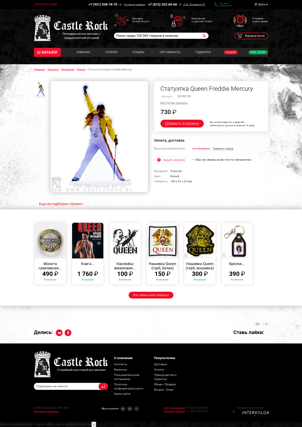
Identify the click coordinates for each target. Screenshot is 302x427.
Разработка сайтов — (251, 407)
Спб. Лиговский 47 (194, 4)
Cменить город (223, 148)
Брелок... (237, 264)
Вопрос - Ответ (164, 389)
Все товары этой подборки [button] (151, 295)
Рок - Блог (258, 52)
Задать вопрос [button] (174, 160)
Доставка (160, 364)
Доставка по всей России (141, 20)
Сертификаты (170, 52)
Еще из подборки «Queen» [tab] (61, 204)
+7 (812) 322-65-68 (162, 4)
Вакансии (120, 369)
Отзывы (138, 52)
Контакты (120, 364)
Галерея (111, 52)
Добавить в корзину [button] (182, 123)
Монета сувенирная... (50, 266)
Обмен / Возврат (165, 384)
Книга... (87, 264)
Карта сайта (122, 393)
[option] (99, 136)
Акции (231, 52)
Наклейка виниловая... (125, 266)
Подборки (203, 52)
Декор (81, 69)
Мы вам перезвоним (225, 4)
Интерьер (67, 69)
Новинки (83, 52)
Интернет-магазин (134, 4)
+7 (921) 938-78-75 (103, 4)
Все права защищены (46, 411)
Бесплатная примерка (174, 102)
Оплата (159, 369)
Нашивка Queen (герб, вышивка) (200, 266)
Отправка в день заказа (260, 20)
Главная (39, 69)
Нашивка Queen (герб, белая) (162, 266)
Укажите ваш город (45, 3)
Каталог (53, 69)
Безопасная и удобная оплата (201, 20)
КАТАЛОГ (49, 52)
